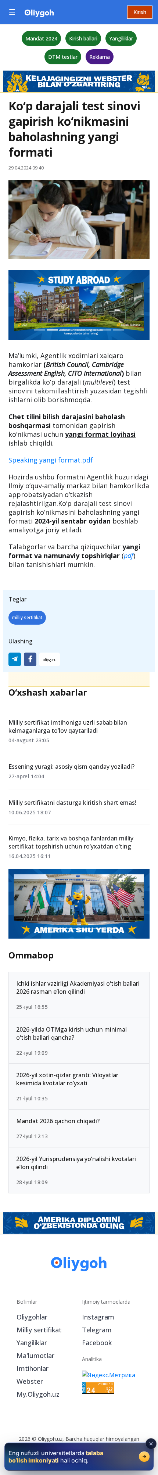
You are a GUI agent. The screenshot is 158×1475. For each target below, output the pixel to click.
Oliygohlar (32, 1316)
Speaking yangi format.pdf (50, 460)
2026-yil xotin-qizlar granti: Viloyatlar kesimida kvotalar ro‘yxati (67, 1079)
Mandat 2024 (41, 38)
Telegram (97, 1329)
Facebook (97, 1342)
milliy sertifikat (27, 617)
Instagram (98, 1316)
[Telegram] (14, 659)
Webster (30, 1381)
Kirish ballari (83, 38)
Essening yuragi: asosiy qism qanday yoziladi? (71, 766)
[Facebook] (30, 659)
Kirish (139, 11)
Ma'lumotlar (35, 1355)
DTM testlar (63, 56)
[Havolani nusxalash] (49, 659)
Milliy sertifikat (39, 1329)
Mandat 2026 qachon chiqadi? (58, 1121)
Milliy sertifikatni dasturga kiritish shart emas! (72, 803)
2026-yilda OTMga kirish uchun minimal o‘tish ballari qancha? (71, 1033)
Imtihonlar (33, 1368)
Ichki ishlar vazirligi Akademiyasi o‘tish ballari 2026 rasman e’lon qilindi (78, 987)
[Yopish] (151, 1443)
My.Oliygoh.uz (38, 1394)
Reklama (99, 56)
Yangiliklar (121, 38)
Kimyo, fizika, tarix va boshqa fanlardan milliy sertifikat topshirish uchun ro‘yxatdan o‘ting (70, 842)
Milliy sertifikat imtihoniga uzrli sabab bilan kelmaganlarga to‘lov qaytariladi (67, 726)
